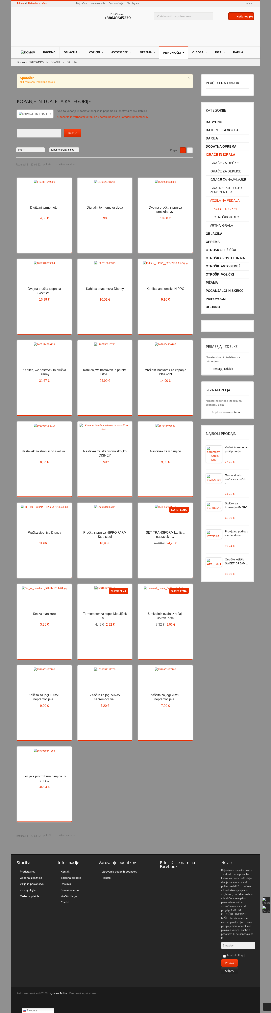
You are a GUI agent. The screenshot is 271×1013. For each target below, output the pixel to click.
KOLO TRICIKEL (226, 209)
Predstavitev (27, 871)
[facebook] (266, 901)
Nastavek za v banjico (165, 451)
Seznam (190, 150)
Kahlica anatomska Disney (105, 288)
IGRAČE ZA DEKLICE (225, 171)
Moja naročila (97, 3)
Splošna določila (71, 877)
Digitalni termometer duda (105, 207)
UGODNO (49, 52)
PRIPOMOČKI (172, 52)
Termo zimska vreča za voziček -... (235, 479)
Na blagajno (133, 3)
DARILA (238, 52)
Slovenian (32, 1010)
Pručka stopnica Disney (44, 532)
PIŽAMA (212, 282)
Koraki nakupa (70, 890)
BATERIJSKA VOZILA (222, 130)
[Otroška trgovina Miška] (41, 25)
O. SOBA (198, 52)
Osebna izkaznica (31, 877)
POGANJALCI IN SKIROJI (225, 290)
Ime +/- (22, 149)
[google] (266, 909)
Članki (64, 902)
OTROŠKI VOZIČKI (220, 274)
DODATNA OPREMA (221, 146)
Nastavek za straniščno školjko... (44, 451)
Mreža (183, 150)
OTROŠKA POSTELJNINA (225, 258)
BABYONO (214, 122)
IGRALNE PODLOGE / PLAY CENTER (226, 190)
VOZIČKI (95, 52)
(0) (251, 16)
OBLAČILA (71, 52)
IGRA (218, 52)
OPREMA (146, 52)
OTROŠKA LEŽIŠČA (221, 250)
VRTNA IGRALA (221, 225)
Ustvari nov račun (37, 3)
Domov (21, 62)
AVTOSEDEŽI (120, 52)
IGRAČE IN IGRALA (220, 154)
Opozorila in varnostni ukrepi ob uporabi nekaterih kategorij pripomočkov (102, 116)
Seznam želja (116, 3)
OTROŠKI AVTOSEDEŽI (223, 266)
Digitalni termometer (44, 207)
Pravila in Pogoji (236, 955)
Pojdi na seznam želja (226, 412)
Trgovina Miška (57, 993)
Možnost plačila (29, 896)
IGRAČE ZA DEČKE (224, 163)
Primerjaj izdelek (222, 369)
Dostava (66, 883)
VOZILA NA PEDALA (225, 200)
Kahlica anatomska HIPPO (165, 288)
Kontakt (65, 871)
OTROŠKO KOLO (226, 217)
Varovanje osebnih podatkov (119, 871)
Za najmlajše (28, 890)
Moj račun (81, 3)
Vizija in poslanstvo (32, 883)
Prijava (20, 3)
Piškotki (106, 877)
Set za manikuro (44, 613)
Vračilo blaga (69, 896)
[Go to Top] (267, 1007)
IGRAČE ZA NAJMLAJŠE (228, 179)
